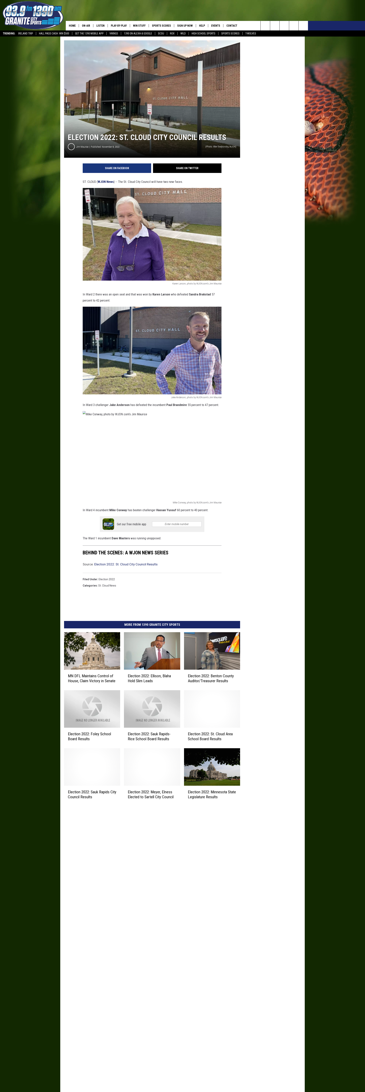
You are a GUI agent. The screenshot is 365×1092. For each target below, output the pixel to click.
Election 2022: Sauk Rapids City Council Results (92, 794)
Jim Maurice (82, 146)
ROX (172, 33)
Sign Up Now (185, 25)
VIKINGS (114, 33)
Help (202, 25)
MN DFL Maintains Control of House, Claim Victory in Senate (91, 678)
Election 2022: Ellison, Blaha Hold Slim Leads (149, 678)
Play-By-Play (119, 25)
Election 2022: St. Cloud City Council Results (126, 564)
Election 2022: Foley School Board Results (89, 736)
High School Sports (203, 33)
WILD (183, 33)
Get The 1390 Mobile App (89, 33)
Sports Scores (230, 33)
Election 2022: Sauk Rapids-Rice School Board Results (149, 736)
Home (72, 25)
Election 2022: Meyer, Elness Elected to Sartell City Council (151, 794)
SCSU (161, 33)
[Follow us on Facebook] (284, 25)
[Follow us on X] (293, 25)
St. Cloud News (107, 585)
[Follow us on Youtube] (303, 25)
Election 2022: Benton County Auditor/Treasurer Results (211, 678)
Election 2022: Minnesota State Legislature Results (212, 794)
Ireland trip (25, 33)
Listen (100, 25)
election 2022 (107, 579)
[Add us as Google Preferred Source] (274, 25)
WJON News (106, 182)
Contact (231, 25)
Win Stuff (139, 25)
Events (215, 25)
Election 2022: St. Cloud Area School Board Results (210, 736)
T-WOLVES (250, 33)
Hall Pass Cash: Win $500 (54, 33)
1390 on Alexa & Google (138, 33)
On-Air (86, 25)
